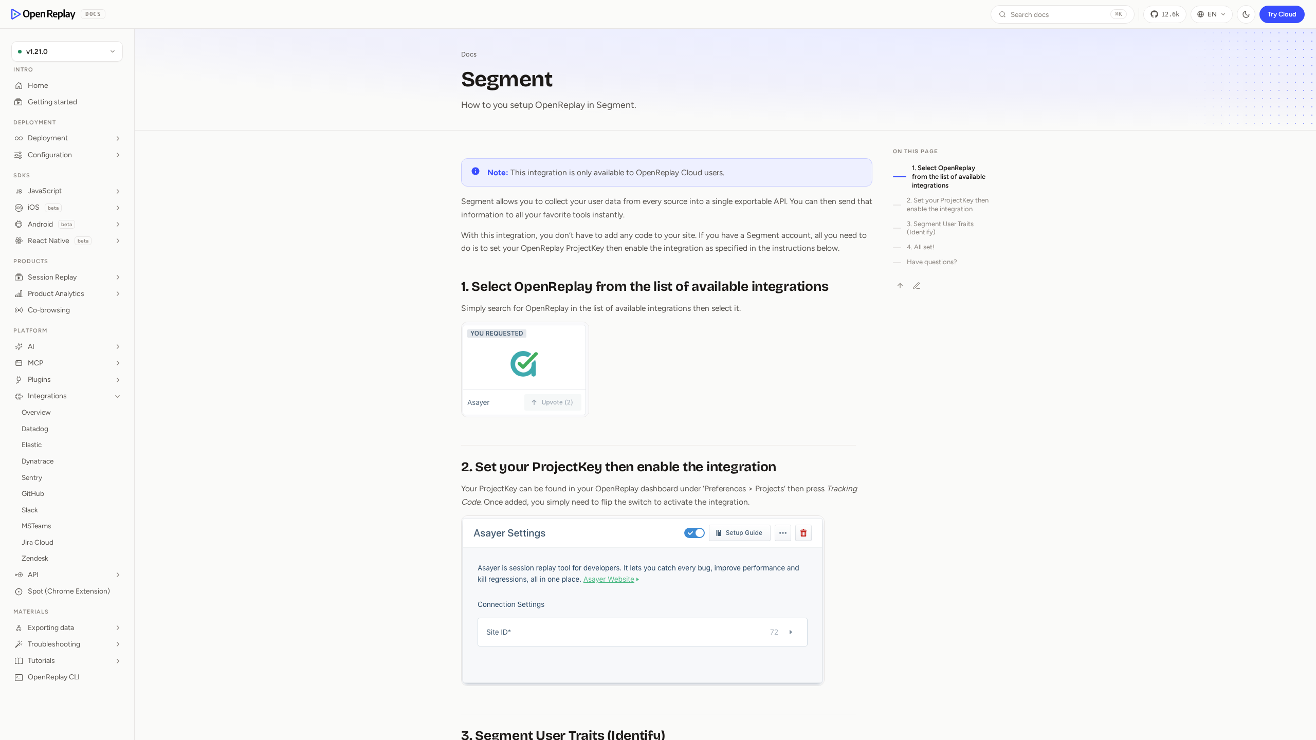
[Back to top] (900, 286)
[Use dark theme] (1246, 14)
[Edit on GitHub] (916, 286)
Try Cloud (1282, 14)
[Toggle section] (118, 138)
